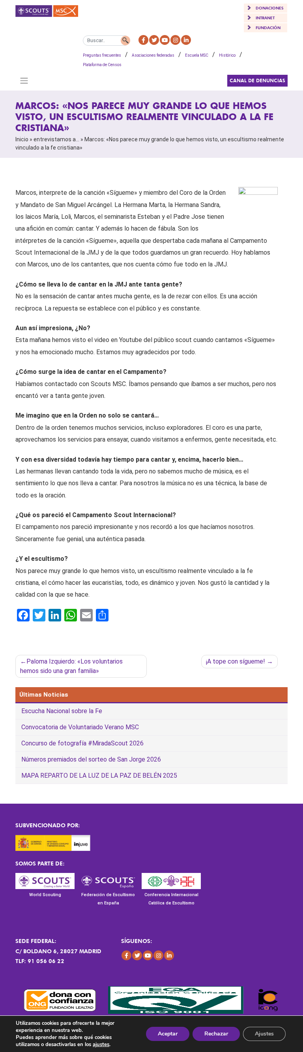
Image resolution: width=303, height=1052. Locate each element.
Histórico (227, 55)
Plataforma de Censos (102, 65)
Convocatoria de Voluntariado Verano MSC (80, 727)
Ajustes (264, 1033)
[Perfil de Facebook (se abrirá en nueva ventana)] (143, 40)
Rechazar (216, 1033)
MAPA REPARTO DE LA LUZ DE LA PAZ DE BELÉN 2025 (99, 775)
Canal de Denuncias (257, 80)
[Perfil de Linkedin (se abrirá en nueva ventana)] (186, 40)
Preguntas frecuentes (102, 55)
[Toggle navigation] (23, 81)
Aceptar (168, 1033)
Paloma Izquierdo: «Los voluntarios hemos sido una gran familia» (71, 666)
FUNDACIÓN (268, 27)
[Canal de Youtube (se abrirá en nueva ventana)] (165, 40)
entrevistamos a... (56, 139)
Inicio (21, 139)
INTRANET (265, 17)
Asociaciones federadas (153, 55)
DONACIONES (270, 8)
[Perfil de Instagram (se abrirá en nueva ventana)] (175, 40)
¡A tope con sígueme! (235, 661)
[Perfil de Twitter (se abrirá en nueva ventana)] (154, 40)
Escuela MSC (196, 55)
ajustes (101, 1044)
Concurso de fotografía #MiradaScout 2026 (82, 743)
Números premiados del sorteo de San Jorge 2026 (91, 759)
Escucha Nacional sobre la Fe (61, 711)
